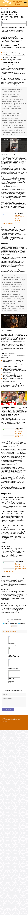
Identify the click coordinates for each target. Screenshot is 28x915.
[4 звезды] (11, 619)
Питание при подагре (13, 645)
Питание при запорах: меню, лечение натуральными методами (13, 681)
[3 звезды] (10, 619)
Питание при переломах (13, 656)
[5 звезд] (12, 619)
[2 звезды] (9, 619)
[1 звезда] (7, 619)
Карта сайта (4, 721)
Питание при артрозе (13, 668)
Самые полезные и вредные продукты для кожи (20, 433)
